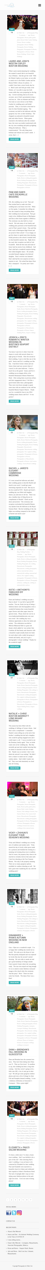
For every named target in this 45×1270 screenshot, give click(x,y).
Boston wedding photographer (29, 178)
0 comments (22, 35)
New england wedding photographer (26, 697)
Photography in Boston (23, 330)
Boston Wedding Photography (25, 180)
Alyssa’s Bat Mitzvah (14, 1231)
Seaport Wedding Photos (23, 706)
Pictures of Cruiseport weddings (25, 1042)
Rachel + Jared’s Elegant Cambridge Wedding (18, 472)
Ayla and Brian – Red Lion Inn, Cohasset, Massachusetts (21, 1252)
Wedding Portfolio (25, 552)
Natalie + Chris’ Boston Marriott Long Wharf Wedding (19, 717)
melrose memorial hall (22, 571)
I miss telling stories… (15, 1240)
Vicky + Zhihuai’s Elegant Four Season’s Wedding (19, 835)
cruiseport (31, 1026)
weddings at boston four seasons (25, 825)
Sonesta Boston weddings (29, 463)
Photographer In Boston (30, 49)
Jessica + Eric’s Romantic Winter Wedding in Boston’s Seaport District (19, 342)
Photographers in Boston (23, 52)
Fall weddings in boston (28, 811)
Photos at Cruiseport (28, 1040)
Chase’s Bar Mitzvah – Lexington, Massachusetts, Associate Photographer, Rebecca (23, 1244)
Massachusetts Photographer (24, 566)
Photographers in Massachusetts (25, 328)
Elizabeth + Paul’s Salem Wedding (19, 1148)
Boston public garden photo (28, 807)
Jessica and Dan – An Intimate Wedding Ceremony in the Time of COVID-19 (23, 1236)
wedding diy (26, 583)
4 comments (22, 1121)
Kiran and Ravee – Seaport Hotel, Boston (20, 1248)
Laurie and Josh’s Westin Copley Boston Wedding (19, 63)
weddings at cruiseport (23, 1045)
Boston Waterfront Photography (29, 309)
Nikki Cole (21, 33)
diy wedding (32, 564)
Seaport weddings (30, 332)
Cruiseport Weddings (22, 1028)
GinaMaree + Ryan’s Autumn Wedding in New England (18, 939)
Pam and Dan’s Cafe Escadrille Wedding (18, 194)
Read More (14, 139)
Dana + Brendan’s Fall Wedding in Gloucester (19, 1052)
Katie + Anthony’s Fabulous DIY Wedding (19, 592)
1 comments (22, 304)
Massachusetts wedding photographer (27, 568)
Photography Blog (33, 33)
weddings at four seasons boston (25, 828)
